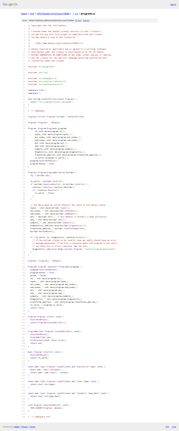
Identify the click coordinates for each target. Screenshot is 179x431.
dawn (24, 13)
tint (32, 13)
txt (167, 426)
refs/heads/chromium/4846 (53, 13)
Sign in (173, 4)
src (76, 13)
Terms (32, 426)
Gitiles (17, 426)
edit (86, 20)
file (78, 20)
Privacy (24, 426)
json (174, 426)
